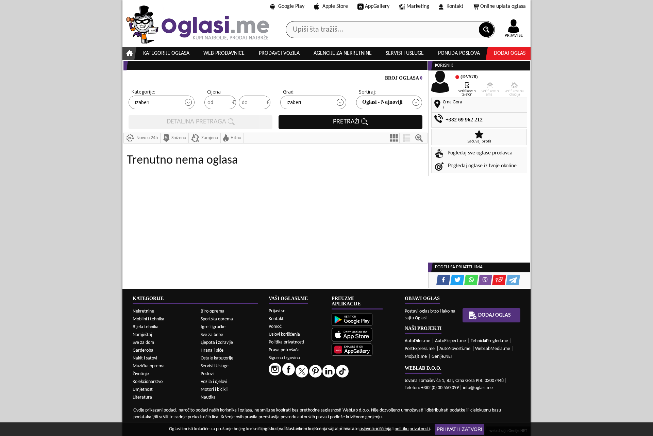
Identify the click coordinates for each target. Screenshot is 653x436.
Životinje (141, 373)
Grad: (289, 91)
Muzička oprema (149, 366)
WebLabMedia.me (492, 348)
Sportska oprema (217, 319)
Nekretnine (143, 311)
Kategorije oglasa (166, 53)
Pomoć (275, 326)
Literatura (142, 397)
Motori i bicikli (214, 389)
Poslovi (207, 373)
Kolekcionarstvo (148, 381)
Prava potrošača (284, 350)
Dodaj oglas (509, 53)
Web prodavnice (224, 53)
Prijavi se (277, 311)
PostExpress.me (420, 348)
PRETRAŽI (347, 122)
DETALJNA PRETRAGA (197, 122)
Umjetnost (143, 389)
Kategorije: (143, 91)
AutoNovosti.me (454, 348)
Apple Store (335, 6)
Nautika (208, 397)
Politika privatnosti (286, 342)
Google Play (291, 6)
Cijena (214, 91)
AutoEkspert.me (450, 340)
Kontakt (455, 6)
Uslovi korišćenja (284, 334)
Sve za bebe (212, 334)
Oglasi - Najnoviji (382, 102)
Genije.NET (442, 356)
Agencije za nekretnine (343, 53)
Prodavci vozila (279, 53)
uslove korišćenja (375, 429)
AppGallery (377, 6)
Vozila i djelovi (214, 381)
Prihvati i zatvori (459, 429)
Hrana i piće (212, 350)
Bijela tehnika (145, 327)
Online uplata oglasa (503, 6)
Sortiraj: (367, 91)
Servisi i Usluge (215, 366)
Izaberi (142, 102)
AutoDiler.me (417, 340)
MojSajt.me (416, 356)
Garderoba (143, 350)
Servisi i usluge (405, 53)
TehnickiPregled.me (489, 340)
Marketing (417, 6)
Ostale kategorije (217, 358)
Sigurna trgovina (284, 357)
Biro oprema (212, 311)
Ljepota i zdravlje (217, 342)
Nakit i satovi (145, 358)
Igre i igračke (213, 327)
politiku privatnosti (412, 429)
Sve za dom (143, 342)
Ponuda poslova (459, 53)
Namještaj (142, 334)
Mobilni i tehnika (148, 319)
